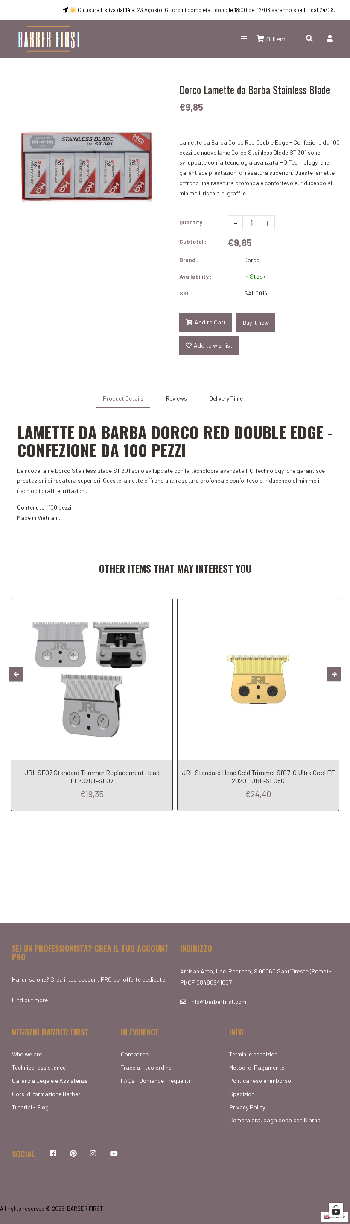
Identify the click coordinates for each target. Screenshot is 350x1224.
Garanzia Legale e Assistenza (50, 1080)
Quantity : (192, 222)
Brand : (188, 259)
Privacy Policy (247, 1107)
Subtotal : (193, 241)
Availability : (195, 276)
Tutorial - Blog (30, 1107)
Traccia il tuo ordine (146, 1067)
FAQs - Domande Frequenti (155, 1080)
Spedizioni (242, 1093)
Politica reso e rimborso (260, 1080)
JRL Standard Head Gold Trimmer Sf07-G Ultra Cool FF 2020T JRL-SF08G (258, 776)
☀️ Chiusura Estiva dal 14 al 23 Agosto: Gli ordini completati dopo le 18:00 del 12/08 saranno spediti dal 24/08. (201, 9)
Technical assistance (39, 1067)
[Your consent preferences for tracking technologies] (336, 1210)
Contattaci (135, 1054)
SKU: (185, 293)
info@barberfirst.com (218, 1001)
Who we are (27, 1054)
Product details (123, 398)
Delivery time (226, 398)
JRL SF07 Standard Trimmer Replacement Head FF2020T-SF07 (92, 776)
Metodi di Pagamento (257, 1067)
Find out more (30, 999)
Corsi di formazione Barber (46, 1093)
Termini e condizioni (254, 1054)
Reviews (176, 398)
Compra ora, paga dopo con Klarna (275, 1120)
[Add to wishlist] (164, 604)
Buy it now (256, 322)
